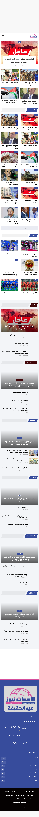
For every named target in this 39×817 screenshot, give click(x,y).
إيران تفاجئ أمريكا (23, 582)
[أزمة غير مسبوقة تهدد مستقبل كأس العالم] (29, 265)
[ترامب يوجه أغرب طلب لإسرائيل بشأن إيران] (33, 568)
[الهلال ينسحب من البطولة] (9, 245)
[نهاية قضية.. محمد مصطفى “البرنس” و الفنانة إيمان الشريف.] (33, 403)
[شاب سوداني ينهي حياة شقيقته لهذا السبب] (19, 493)
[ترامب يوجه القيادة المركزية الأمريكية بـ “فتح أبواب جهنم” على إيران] (19, 551)
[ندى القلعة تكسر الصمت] (33, 394)
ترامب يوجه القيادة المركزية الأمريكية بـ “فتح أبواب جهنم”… (19, 558)
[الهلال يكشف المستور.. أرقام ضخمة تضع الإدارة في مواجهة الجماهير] (9, 265)
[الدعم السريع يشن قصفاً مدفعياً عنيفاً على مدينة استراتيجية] (33, 518)
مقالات (35, 780)
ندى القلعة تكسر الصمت (20, 392)
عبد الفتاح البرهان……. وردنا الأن (19, 335)
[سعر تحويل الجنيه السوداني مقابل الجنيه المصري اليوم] (9, 157)
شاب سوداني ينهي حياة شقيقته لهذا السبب (19, 500)
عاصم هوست (7, 807)
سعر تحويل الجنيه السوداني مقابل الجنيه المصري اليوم (20, 443)
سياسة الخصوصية (19, 802)
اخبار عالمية (19, 553)
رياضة (35, 240)
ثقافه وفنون (20, 795)
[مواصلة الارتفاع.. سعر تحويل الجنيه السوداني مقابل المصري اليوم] (9, 193)
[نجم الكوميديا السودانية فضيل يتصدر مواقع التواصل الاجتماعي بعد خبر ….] (33, 411)
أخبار (20, 42)
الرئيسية (29, 791)
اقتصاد (16, 152)
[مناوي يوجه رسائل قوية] (10, 75)
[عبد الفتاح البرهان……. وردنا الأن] (29, 75)
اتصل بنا (16, 799)
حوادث (19, 495)
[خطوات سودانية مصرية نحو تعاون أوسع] (10, 93)
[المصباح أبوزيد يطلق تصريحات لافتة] (9, 175)
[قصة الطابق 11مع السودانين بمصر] (33, 526)
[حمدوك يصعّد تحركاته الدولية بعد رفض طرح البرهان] (9, 212)
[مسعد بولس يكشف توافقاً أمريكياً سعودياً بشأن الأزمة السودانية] (29, 93)
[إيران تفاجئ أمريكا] (33, 585)
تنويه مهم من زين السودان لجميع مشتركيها (19, 616)
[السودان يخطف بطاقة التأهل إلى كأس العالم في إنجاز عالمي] (29, 245)
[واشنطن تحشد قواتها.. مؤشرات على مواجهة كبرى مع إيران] (33, 577)
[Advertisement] (19, 16)
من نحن (8, 799)
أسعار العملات (33, 777)
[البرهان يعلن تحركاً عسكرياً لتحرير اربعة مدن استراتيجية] (33, 469)
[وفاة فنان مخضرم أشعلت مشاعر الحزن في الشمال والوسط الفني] (19, 377)
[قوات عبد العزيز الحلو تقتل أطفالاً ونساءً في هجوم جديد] (19, 52)
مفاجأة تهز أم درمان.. (22, 507)
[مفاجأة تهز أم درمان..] (33, 510)
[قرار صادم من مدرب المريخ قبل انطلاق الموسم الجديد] (29, 284)
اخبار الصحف (34, 773)
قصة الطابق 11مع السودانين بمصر (18, 524)
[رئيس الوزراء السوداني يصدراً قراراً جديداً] (33, 634)
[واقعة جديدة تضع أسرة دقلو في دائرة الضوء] (29, 212)
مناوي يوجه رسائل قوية (10, 83)
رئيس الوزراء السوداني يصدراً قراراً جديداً (16, 631)
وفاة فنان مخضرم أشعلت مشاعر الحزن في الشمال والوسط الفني (19, 385)
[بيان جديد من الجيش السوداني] (29, 175)
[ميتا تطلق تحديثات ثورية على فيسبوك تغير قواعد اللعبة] (33, 642)
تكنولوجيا (19, 610)
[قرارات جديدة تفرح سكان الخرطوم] (29, 193)
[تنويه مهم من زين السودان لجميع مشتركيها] (19, 608)
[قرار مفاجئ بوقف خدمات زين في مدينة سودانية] (33, 625)
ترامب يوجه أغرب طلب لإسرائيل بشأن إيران (15, 566)
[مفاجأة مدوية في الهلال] (9, 284)
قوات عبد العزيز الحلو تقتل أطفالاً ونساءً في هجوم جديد (19, 328)
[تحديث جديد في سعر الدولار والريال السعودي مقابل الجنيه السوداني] (33, 461)
